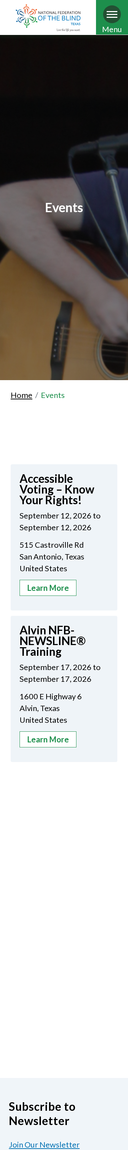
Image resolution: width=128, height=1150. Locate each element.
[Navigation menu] (112, 14)
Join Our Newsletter (44, 1144)
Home (21, 395)
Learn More (48, 588)
